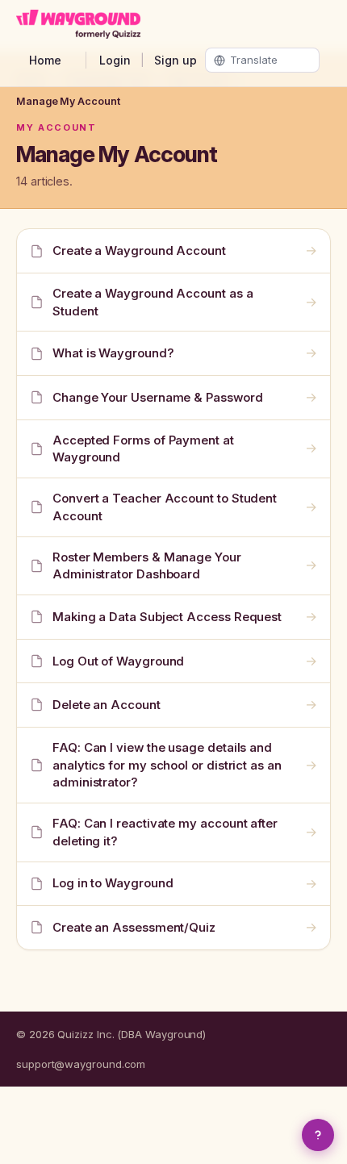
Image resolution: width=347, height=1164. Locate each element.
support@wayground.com (80, 1064)
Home (45, 60)
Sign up (175, 60)
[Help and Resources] (318, 1135)
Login (115, 60)
